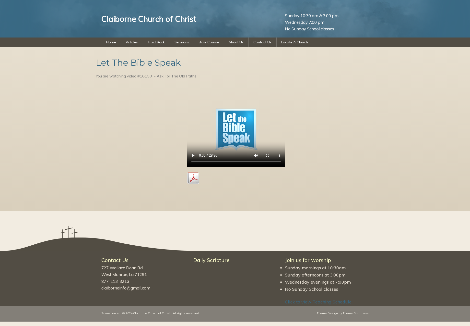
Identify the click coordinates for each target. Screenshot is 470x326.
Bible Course (209, 42)
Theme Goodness (356, 313)
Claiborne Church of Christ (151, 313)
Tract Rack (156, 42)
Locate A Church (294, 42)
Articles (132, 42)
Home (111, 42)
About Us (236, 42)
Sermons (182, 42)
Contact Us (262, 42)
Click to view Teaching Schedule (318, 302)
